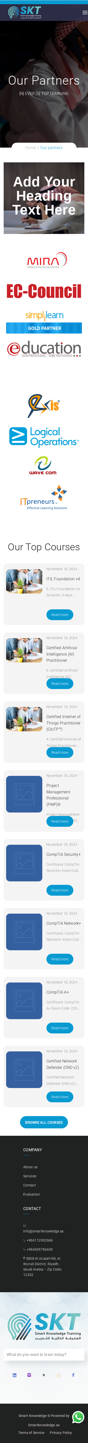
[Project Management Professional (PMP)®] (24, 794)
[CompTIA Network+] (24, 932)
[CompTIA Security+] (24, 863)
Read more (59, 615)
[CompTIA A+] (24, 1000)
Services (29, 1176)
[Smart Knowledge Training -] (24, 12)
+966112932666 (40, 1240)
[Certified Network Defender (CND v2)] (24, 1069)
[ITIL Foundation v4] (24, 581)
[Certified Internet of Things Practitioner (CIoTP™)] (24, 719)
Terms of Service (31, 1433)
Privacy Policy (61, 1433)
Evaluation (31, 1194)
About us (30, 1167)
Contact (29, 1185)
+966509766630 (40, 1249)
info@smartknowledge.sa (43, 1231)
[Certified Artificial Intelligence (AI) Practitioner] (24, 650)
